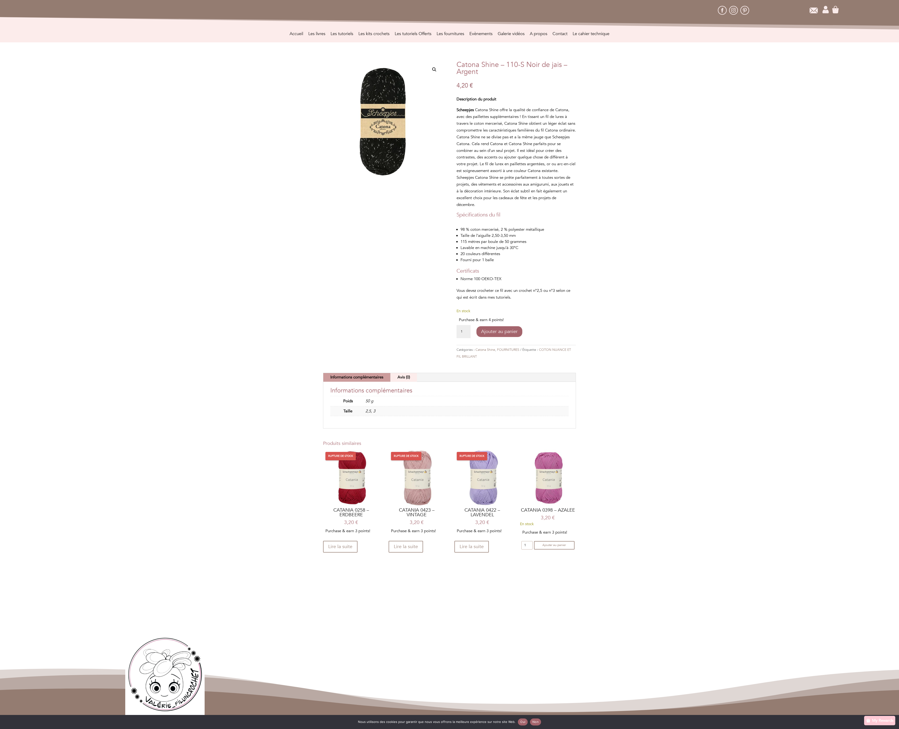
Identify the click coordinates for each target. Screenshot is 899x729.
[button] (434, 69)
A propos (538, 34)
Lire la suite (340, 546)
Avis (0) (404, 377)
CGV (423, 648)
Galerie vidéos (511, 34)
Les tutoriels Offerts (413, 34)
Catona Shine (485, 350)
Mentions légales (446, 648)
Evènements (481, 34)
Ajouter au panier (499, 331)
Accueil (296, 34)
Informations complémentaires (356, 377)
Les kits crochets (374, 34)
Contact (560, 34)
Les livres (316, 34)
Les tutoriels (342, 34)
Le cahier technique (591, 34)
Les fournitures (450, 34)
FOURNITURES (508, 350)
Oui (522, 722)
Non (535, 722)
